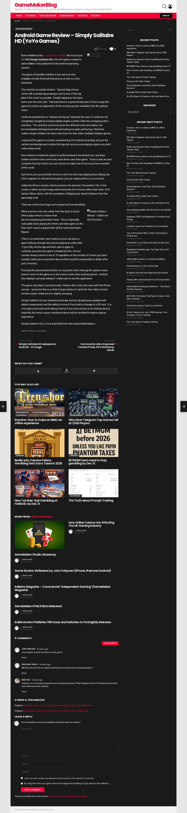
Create (166, 15)
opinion (20, 455)
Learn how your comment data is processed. (68, 796)
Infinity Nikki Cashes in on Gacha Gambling (146, 259)
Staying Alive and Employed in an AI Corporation (148, 279)
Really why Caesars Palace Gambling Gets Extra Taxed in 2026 (38, 461)
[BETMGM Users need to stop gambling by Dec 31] (93, 443)
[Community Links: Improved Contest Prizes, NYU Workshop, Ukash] (183, 406)
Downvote (94, 371)
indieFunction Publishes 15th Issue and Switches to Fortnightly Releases (63, 622)
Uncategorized (41, 516)
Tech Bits (82, 15)
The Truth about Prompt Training (91, 500)
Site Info (95, 15)
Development (76, 415)
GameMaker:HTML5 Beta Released (38, 606)
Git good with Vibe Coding (138, 81)
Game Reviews (66, 15)
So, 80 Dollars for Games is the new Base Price (148, 96)
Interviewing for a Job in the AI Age (142, 266)
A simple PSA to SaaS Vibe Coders (142, 92)
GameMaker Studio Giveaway (35, 555)
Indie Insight (22, 412)
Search (169, 31)
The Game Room (47, 15)
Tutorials (30, 15)
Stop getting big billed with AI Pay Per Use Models (149, 210)
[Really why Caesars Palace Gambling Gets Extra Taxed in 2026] (39, 443)
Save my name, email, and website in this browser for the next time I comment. (59, 778)
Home (19, 15)
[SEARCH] (164, 6)
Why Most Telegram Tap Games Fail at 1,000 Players (93, 421)
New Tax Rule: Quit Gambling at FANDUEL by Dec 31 (36, 502)
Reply (24, 657)
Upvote (38, 371)
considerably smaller (54, 55)
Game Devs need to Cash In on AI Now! (144, 305)
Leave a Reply (110, 643)
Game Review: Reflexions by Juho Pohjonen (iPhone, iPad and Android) (63, 571)
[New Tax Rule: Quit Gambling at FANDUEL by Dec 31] (39, 483)
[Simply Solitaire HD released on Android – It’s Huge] (3, 406)
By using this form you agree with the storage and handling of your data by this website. (67, 783)
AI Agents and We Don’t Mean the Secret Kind (147, 273)
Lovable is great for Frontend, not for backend (147, 226)
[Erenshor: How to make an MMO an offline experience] (39, 403)
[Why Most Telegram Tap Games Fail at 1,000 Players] (93, 403)
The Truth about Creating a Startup (142, 322)
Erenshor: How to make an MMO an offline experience (38, 421)
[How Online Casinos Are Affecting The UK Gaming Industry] (39, 535)
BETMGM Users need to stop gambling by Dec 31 (88, 461)
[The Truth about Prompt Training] (93, 483)
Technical (21, 415)
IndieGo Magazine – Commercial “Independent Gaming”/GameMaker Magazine (62, 588)
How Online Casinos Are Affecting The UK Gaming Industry (91, 524)
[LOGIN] (170, 6)
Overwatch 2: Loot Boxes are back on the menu (148, 242)
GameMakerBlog (36, 5)
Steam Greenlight (41, 412)
